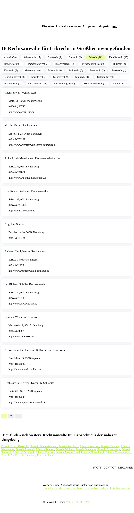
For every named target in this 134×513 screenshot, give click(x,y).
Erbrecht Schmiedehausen (43, 446)
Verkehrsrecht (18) (37, 83)
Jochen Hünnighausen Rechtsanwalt (26, 251)
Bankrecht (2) (55, 57)
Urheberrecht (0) (12, 83)
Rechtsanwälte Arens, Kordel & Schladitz (29, 382)
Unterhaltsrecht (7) (106, 77)
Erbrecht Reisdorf (45, 449)
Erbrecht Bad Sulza (69, 446)
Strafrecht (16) (82, 77)
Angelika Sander (14, 224)
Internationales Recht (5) (93, 63)
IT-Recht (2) (119, 63)
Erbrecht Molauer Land (68, 452)
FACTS (97, 467)
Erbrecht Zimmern (46, 455)
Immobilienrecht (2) (38, 63)
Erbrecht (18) (95, 57)
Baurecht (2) (75, 57)
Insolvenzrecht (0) (64, 63)
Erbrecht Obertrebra (85, 449)
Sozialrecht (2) (38, 77)
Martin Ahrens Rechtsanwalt (21, 125)
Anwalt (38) (10, 57)
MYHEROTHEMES (80, 502)
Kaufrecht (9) (11, 70)
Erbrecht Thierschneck (92, 452)
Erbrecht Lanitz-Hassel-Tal (15, 446)
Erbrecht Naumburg (25, 455)
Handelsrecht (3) (12, 63)
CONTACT (110, 467)
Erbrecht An (7, 455)
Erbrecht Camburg (110, 446)
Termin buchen (73, 488)
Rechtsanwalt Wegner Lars (20, 92)
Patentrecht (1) (97, 70)
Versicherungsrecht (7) (65, 83)
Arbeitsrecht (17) (32, 57)
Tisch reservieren (121, 488)
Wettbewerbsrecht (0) (95, 83)
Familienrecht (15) (118, 57)
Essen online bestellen (96, 488)
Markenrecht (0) (33, 70)
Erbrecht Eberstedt (25, 449)
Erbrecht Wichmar (65, 449)
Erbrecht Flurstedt (45, 452)
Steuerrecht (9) (60, 77)
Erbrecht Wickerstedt (23, 452)
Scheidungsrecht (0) (14, 77)
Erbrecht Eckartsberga (108, 449)
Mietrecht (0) (55, 70)
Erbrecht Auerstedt (89, 446)
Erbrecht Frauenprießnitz (118, 452)
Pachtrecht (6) (75, 70)
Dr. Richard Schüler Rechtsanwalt (25, 284)
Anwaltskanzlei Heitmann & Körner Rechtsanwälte (35, 350)
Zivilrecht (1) (119, 83)
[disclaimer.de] (17, 26)
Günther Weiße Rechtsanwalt (22, 317)
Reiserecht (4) (119, 70)
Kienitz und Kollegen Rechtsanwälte (26, 191)
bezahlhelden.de (52, 488)
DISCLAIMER (125, 467)
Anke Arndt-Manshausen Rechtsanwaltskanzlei (32, 158)
